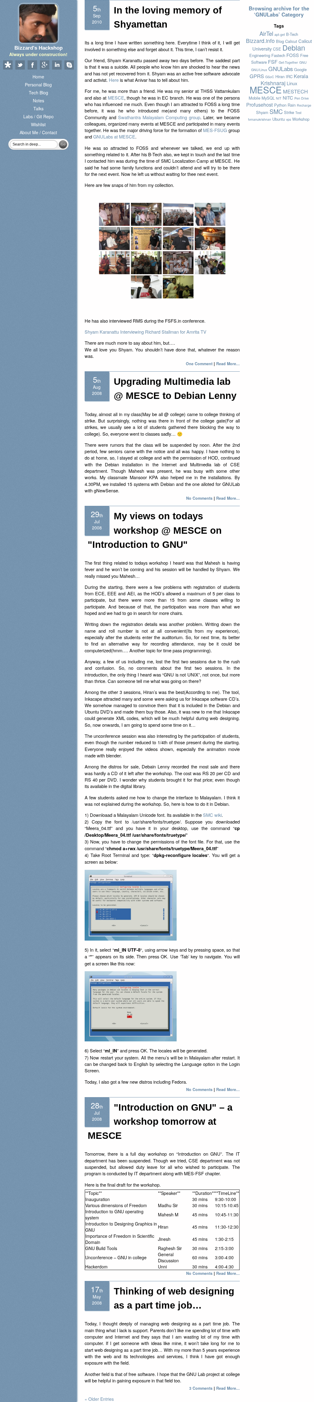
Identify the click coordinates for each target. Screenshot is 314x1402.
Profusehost (259, 104)
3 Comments (201, 1388)
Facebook (32, 65)
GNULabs (280, 69)
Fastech (278, 55)
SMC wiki (212, 815)
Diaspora (8, 65)
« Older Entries (99, 1399)
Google (300, 69)
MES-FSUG (215, 130)
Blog (280, 41)
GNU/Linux (259, 69)
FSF (273, 61)
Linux (292, 83)
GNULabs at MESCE (114, 136)
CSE (277, 49)
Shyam (262, 112)
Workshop (300, 119)
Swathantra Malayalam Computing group (159, 117)
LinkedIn (57, 65)
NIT (278, 98)
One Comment (199, 363)
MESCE (116, 97)
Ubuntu (278, 119)
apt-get (279, 34)
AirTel (266, 33)
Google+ (44, 65)
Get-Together (288, 62)
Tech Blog (38, 92)
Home (38, 77)
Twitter (20, 65)
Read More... (228, 363)
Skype (69, 65)
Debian (293, 47)
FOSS (292, 55)
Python (280, 105)
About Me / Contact (38, 132)
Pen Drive (301, 98)
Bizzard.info (260, 40)
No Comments (199, 498)
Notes (38, 100)
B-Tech (292, 34)
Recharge (304, 105)
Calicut (291, 41)
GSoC (269, 76)
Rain (292, 105)
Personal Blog (38, 84)
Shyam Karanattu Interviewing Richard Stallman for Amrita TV (145, 331)
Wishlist (38, 124)
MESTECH (295, 91)
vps (288, 119)
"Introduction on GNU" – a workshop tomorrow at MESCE (160, 1121)
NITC (288, 97)
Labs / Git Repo (38, 116)
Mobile (254, 98)
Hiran (280, 76)
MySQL (268, 98)
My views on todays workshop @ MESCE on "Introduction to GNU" (155, 530)
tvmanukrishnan (259, 119)
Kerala (301, 76)
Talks (38, 108)
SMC (276, 111)
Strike (289, 112)
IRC (289, 76)
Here (114, 80)
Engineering (259, 55)
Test (298, 112)
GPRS (257, 76)
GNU (303, 62)
